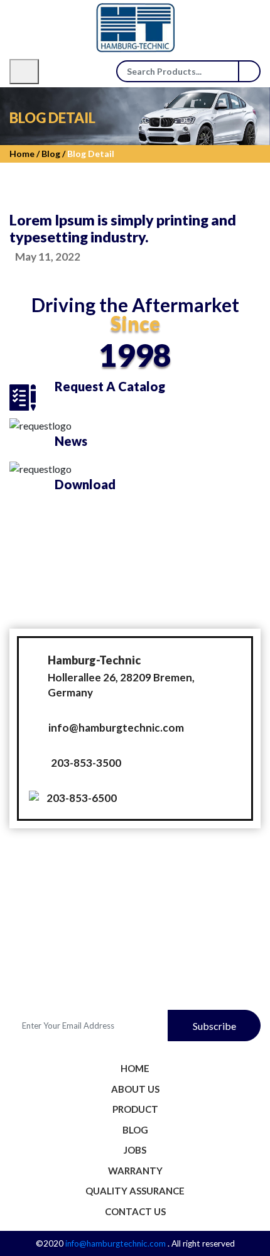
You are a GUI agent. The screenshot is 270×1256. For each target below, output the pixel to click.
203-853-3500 (86, 762)
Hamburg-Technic (94, 660)
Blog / (52, 153)
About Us (135, 1089)
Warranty (135, 1170)
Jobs (135, 1150)
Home (135, 1068)
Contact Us (135, 1211)
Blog (135, 1129)
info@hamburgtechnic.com (116, 727)
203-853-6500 (81, 797)
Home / (24, 153)
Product (135, 1109)
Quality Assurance (135, 1190)
